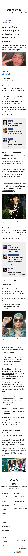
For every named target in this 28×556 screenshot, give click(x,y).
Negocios (4, 522)
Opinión (4, 509)
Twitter (3, 545)
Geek (3, 535)
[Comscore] (14, 488)
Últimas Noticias (6, 13)
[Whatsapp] (9, 74)
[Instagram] (17, 480)
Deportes (4, 518)
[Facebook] (3, 74)
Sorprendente (6, 526)
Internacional (20, 13)
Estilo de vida (5, 513)
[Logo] (14, 9)
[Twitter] (6, 74)
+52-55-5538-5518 (19, 497)
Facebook (4, 541)
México (14, 13)
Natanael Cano (6, 22)
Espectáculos (5, 530)
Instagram (4, 550)
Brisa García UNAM (7, 16)
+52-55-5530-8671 (19, 501)
